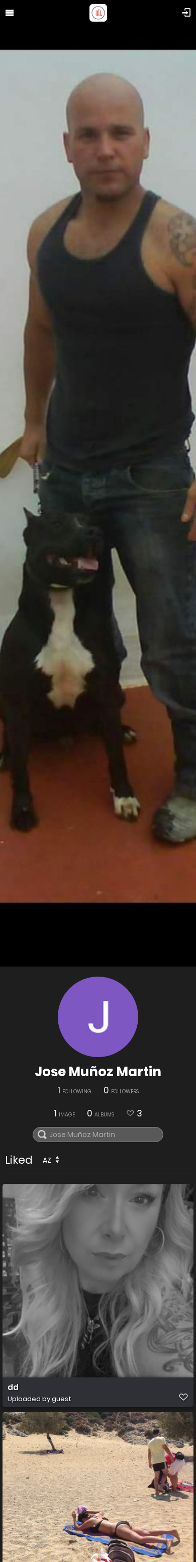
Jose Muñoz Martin (98, 1072)
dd (13, 1387)
